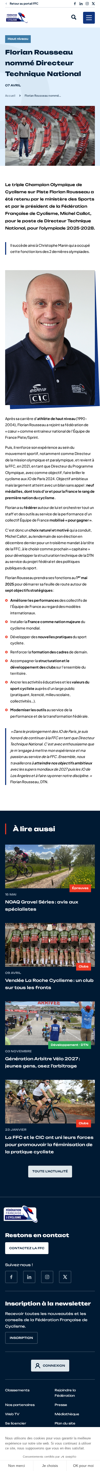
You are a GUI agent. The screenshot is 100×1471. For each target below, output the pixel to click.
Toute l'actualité (50, 1171)
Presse (61, 1405)
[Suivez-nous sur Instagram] (87, 3)
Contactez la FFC (26, 1248)
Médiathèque (67, 1414)
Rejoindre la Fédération (65, 1392)
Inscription (21, 1338)
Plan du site (65, 1423)
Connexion (54, 1365)
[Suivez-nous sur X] (93, 3)
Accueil (10, 95)
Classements (17, 1390)
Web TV (12, 1414)
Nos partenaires (20, 1405)
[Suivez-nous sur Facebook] (74, 3)
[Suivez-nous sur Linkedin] (81, 3)
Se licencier (15, 1423)
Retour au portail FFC (24, 3)
